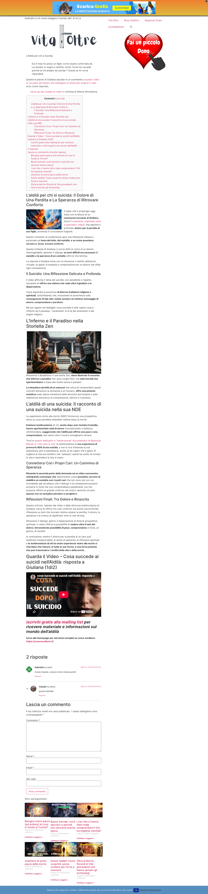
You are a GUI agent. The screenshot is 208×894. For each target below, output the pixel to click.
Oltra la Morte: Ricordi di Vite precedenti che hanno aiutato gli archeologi (87, 867)
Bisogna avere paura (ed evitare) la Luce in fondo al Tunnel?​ (37, 824)
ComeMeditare (116, 26)
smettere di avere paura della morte (49, 174)
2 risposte (33, 149)
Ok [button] (136, 890)
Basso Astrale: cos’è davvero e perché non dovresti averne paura (63, 826)
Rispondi (38, 676)
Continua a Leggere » (33, 837)
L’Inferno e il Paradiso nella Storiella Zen (48, 116)
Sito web (31, 779)
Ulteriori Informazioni (150, 890)
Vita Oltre (113, 20)
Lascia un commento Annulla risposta (47, 152)
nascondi (60, 98)
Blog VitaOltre (131, 20)
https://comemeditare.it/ (40, 641)
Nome (30, 756)
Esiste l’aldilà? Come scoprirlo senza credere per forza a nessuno (63, 865)
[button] (131, 27)
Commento (33, 720)
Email (30, 767)
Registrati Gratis (153, 20)
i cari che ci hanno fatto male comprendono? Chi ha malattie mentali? (89, 826)
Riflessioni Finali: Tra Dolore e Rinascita (54, 132)
